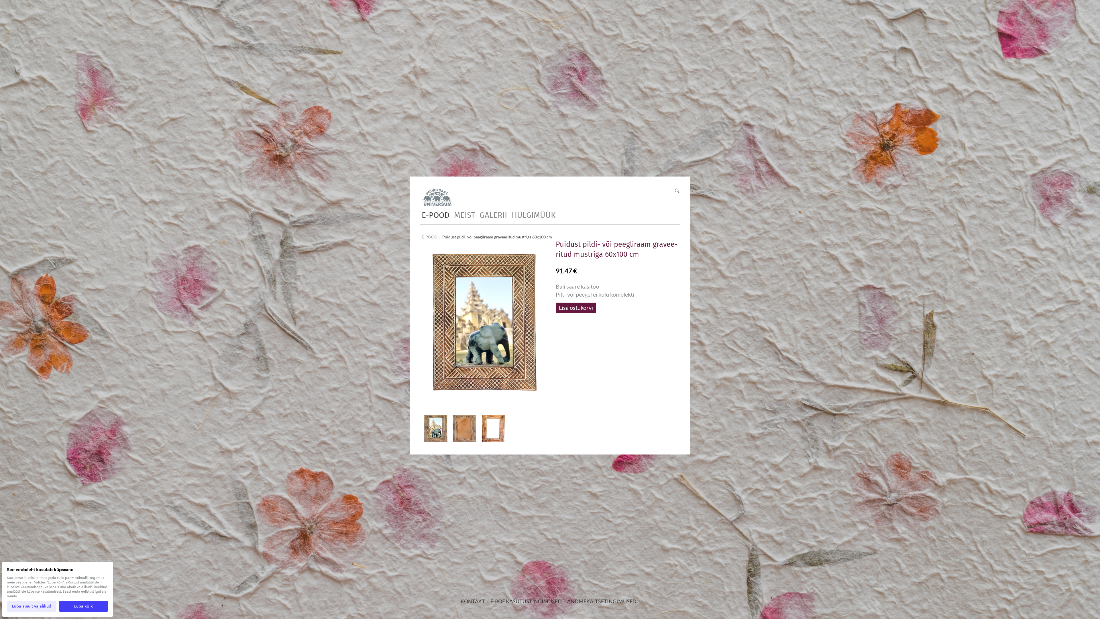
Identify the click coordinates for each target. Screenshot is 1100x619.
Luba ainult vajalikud (31, 606)
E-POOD (435, 215)
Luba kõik (83, 606)
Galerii (493, 215)
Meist (464, 215)
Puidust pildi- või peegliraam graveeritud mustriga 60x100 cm (497, 236)
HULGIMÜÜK (533, 215)
